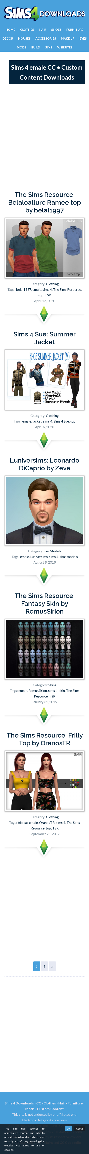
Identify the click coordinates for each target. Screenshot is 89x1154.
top (40, 295)
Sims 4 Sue (61, 421)
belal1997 (23, 289)
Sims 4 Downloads (44, 13)
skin (62, 690)
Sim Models (52, 551)
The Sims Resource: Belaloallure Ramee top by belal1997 (44, 202)
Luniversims (39, 556)
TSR (48, 295)
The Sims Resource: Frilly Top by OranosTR (44, 739)
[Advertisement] (44, 137)
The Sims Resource (67, 289)
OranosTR (47, 822)
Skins (52, 685)
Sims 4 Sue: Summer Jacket (44, 338)
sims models (69, 556)
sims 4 (47, 289)
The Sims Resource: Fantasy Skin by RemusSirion (44, 603)
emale (36, 289)
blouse (23, 822)
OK (68, 1128)
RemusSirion (38, 690)
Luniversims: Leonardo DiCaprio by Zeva (44, 464)
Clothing (52, 284)
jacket (37, 421)
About (79, 1128)
